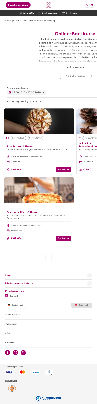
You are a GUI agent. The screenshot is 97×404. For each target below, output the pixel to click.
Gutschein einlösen (18, 5)
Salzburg (8, 21)
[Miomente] (48, 5)
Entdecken (63, 169)
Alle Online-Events (75, 76)
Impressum (11, 324)
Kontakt (13, 296)
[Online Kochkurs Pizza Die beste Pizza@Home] (39, 190)
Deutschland (17, 305)
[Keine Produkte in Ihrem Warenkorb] (92, 5)
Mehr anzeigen (75, 67)
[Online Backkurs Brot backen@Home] (39, 110)
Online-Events (21, 21)
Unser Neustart (14, 314)
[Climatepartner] (48, 397)
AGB (7, 333)
